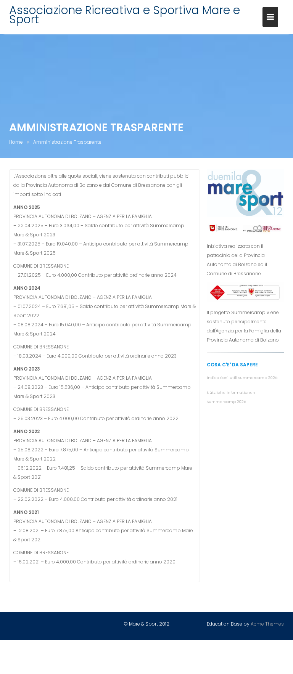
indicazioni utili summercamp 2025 (242, 377)
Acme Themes (267, 624)
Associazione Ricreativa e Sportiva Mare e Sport (124, 14)
